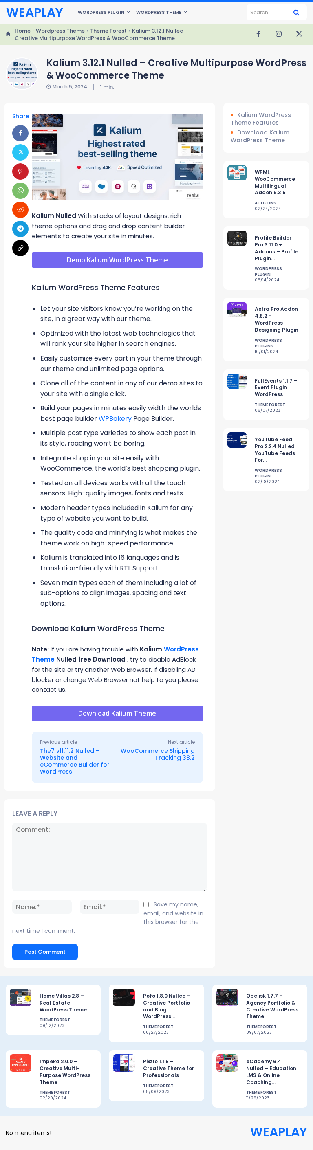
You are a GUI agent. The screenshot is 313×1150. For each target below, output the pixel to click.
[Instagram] (279, 34)
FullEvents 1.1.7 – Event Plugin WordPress (276, 387)
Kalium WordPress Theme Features (261, 119)
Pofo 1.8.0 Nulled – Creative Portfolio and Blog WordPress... (167, 1006)
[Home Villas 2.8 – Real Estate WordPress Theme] (20, 997)
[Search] (296, 12)
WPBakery (115, 418)
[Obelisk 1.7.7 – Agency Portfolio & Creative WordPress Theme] (227, 997)
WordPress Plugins (268, 343)
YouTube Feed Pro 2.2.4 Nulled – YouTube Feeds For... (277, 449)
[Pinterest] (20, 171)
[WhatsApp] (20, 191)
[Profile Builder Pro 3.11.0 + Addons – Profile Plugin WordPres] (237, 238)
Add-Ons (265, 203)
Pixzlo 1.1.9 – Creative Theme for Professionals (168, 1068)
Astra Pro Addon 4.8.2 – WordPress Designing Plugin (276, 319)
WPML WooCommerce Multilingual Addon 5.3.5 (275, 182)
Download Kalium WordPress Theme (260, 137)
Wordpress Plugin (268, 271)
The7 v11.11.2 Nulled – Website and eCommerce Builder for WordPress (75, 761)
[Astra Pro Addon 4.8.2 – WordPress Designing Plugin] (237, 309)
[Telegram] (20, 229)
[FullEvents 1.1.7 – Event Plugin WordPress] (237, 381)
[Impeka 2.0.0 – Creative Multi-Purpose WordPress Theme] (20, 1063)
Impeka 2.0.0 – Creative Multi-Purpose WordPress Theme (65, 1071)
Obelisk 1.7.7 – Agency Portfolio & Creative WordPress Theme (272, 1006)
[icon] (8, 35)
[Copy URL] (20, 248)
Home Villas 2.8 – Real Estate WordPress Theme (63, 1002)
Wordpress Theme (60, 31)
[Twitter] (299, 34)
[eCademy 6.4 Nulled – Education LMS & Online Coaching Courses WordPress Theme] (227, 1063)
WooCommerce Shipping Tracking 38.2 (158, 754)
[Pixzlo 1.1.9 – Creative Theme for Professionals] (123, 1063)
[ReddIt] (20, 210)
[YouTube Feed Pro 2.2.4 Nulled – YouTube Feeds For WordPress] (237, 440)
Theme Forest (108, 31)
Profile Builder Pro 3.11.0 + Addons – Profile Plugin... (276, 248)
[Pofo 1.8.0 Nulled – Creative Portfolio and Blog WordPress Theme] (123, 997)
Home (23, 31)
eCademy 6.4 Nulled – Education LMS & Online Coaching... (271, 1071)
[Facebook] (258, 34)
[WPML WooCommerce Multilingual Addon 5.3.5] (237, 172)
